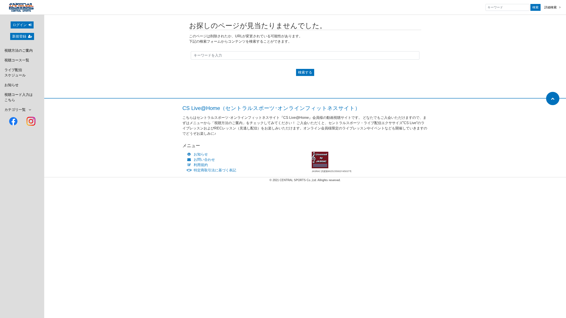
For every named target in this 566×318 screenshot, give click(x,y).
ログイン (20, 25)
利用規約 (201, 165)
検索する (305, 72)
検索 (535, 7)
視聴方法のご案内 (18, 50)
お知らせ (11, 85)
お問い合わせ (204, 159)
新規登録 (19, 36)
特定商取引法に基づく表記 (215, 170)
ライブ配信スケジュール (15, 72)
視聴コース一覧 (16, 60)
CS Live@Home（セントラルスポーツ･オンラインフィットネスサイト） (271, 108)
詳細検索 (551, 7)
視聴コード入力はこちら (18, 97)
